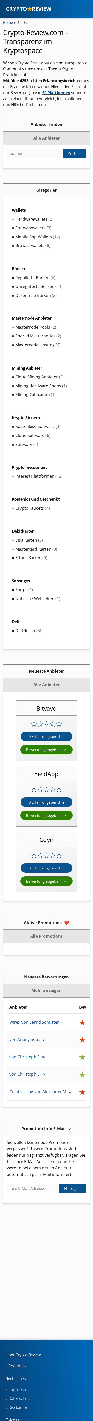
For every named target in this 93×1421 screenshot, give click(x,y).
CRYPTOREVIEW (28, 9)
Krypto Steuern (26, 417)
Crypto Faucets (32, 508)
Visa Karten (29, 540)
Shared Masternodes (38, 336)
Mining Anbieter (27, 368)
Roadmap (17, 1366)
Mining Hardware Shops (41, 386)
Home (8, 22)
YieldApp (46, 774)
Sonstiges (21, 581)
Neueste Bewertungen (46, 977)
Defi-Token (28, 630)
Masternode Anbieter (32, 318)
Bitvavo (46, 708)
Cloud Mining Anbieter (39, 377)
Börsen (18, 268)
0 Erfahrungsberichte (47, 736)
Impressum (18, 1389)
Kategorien (46, 190)
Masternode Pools (35, 327)
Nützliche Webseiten (37, 598)
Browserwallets (32, 245)
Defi (15, 621)
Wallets (19, 210)
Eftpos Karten (31, 557)
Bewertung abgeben (44, 749)
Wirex (36, 1022)
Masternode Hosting (38, 345)
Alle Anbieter (46, 138)
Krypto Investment (29, 467)
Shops (24, 589)
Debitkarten (23, 531)
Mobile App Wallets (37, 236)
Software (26, 444)
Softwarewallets (33, 228)
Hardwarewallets (34, 219)
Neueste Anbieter (46, 671)
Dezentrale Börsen (36, 295)
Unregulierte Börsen (38, 286)
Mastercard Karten (36, 549)
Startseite (25, 22)
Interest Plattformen (38, 476)
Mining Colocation (35, 394)
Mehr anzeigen (46, 990)
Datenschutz (19, 1398)
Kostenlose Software (38, 426)
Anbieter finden (46, 124)
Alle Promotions (46, 936)
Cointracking (40, 1091)
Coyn (46, 839)
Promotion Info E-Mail (43, 1128)
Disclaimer (18, 1407)
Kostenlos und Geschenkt (36, 499)
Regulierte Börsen (35, 277)
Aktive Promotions (43, 922)
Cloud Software (32, 435)
